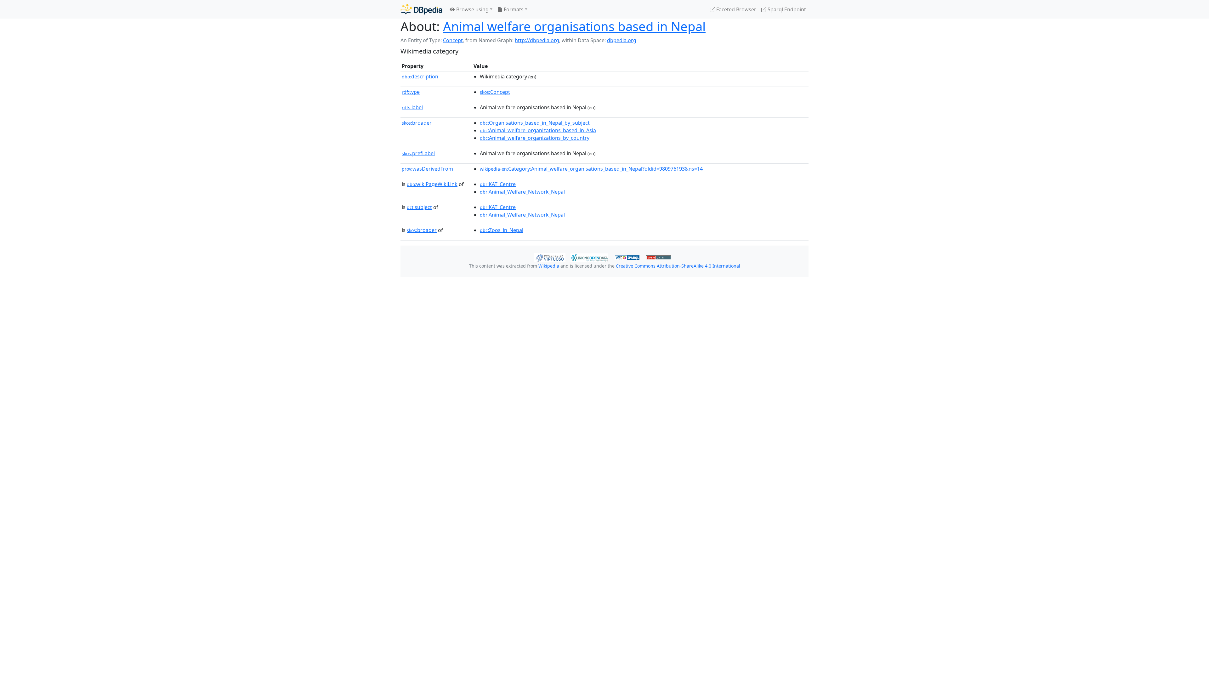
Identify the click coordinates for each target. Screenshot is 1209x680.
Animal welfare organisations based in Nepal (574, 26)
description (420, 76)
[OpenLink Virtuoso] (549, 256)
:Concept (495, 91)
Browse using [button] (472, 9)
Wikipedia (548, 266)
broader (417, 122)
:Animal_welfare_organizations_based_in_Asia (538, 130)
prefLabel (418, 153)
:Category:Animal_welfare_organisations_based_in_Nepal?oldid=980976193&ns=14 (591, 168)
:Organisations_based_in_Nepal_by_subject (535, 122)
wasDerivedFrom (427, 168)
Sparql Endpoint (786, 9)
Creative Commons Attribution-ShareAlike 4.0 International (678, 266)
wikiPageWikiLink (432, 184)
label (412, 107)
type (411, 91)
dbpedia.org (621, 40)
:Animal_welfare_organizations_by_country (534, 137)
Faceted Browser (735, 9)
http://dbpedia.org (537, 40)
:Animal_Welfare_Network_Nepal (522, 191)
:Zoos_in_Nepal (501, 230)
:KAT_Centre (498, 184)
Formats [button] (513, 9)
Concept (453, 40)
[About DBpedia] (421, 9)
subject (419, 207)
